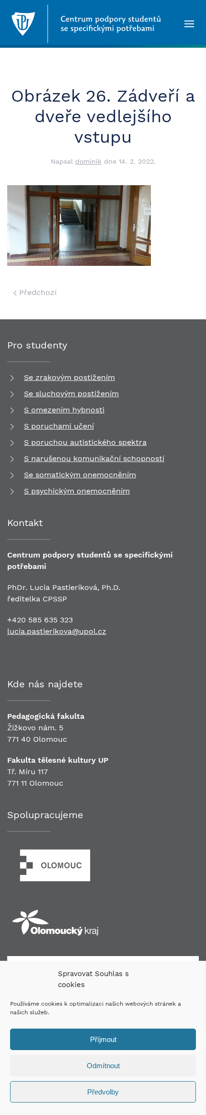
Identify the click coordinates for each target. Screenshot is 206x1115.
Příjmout (103, 1039)
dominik (88, 161)
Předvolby (103, 1092)
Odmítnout (103, 1066)
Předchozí (37, 292)
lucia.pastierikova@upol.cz (56, 631)
